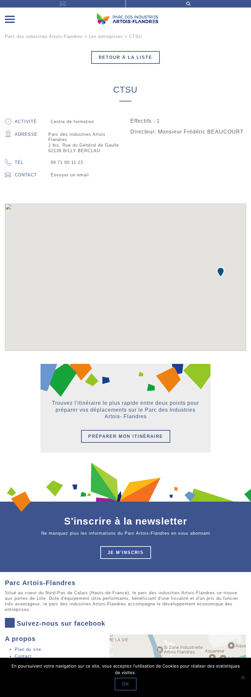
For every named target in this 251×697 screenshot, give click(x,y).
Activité (26, 121)
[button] (220, 272)
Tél (19, 162)
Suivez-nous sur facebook (61, 623)
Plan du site (28, 649)
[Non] (243, 677)
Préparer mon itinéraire (125, 436)
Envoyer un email (70, 174)
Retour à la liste (125, 57)
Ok (125, 684)
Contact (26, 174)
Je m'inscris (126, 552)
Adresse (26, 134)
